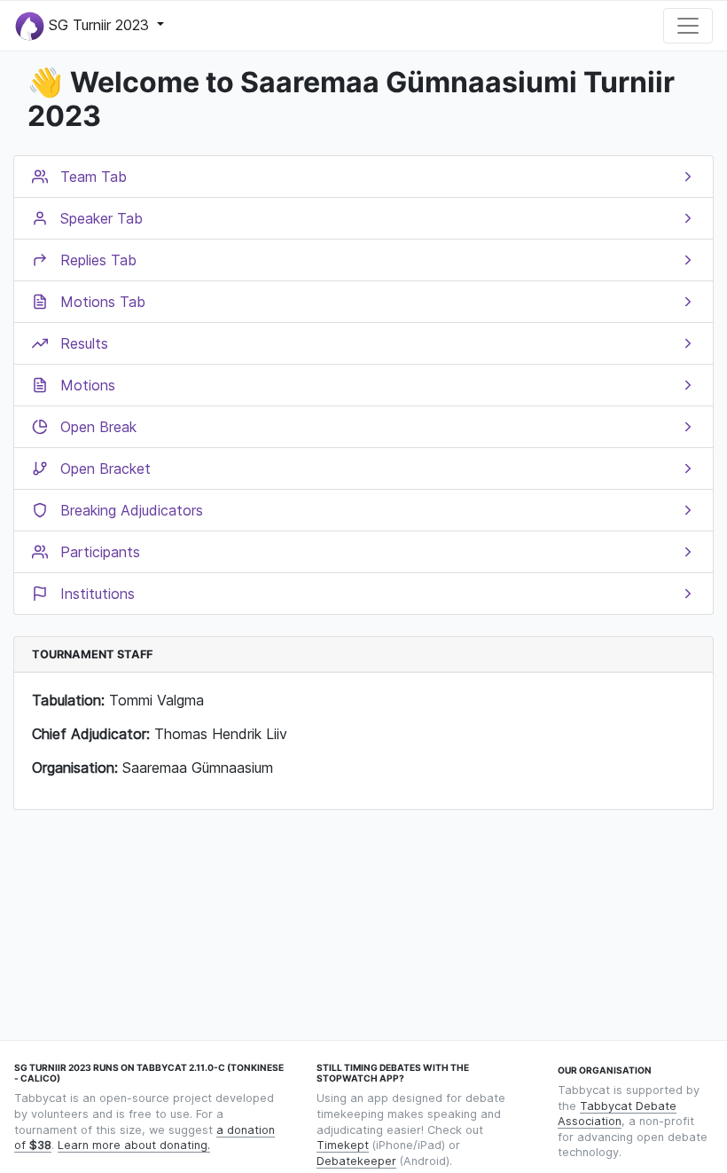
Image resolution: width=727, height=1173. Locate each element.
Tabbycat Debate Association (617, 1114)
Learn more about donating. (134, 1145)
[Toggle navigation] (688, 25)
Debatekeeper (356, 1161)
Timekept (343, 1145)
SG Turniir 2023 (98, 24)
